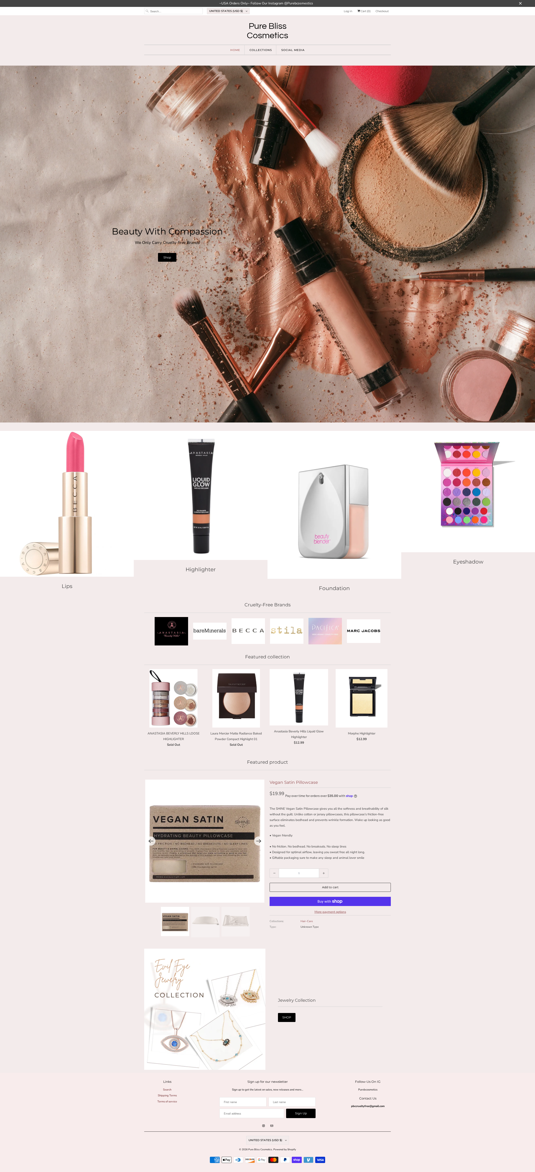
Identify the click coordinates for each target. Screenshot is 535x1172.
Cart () (365, 11)
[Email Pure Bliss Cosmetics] (271, 1126)
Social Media (293, 50)
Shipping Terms (167, 1095)
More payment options (330, 912)
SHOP (286, 1017)
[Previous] (150, 841)
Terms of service (167, 1101)
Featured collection (267, 657)
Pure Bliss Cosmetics (260, 1149)
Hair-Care (307, 921)
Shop (167, 257)
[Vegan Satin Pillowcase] (204, 841)
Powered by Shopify (284, 1149)
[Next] (258, 841)
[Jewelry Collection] (204, 1009)
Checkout (382, 11)
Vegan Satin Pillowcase (294, 782)
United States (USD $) (226, 11)
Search (167, 1090)
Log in (348, 11)
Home (235, 50)
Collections (261, 50)
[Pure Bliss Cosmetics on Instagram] (263, 1126)
